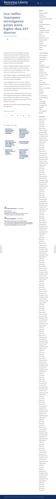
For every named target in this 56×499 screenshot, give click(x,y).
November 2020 (43, 251)
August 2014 (42, 394)
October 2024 (42, 161)
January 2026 (42, 132)
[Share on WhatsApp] (17, 116)
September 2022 (43, 209)
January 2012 (42, 454)
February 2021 (43, 245)
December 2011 (43, 456)
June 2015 (41, 375)
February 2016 (43, 360)
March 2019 (42, 289)
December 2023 (43, 180)
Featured (41, 71)
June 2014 (41, 398)
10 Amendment (43, 55)
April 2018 (41, 310)
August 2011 (42, 463)
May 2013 (41, 423)
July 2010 (41, 482)
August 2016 (42, 349)
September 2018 (43, 301)
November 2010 (43, 475)
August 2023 (42, 188)
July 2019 (41, 281)
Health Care (42, 76)
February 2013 (43, 429)
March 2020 (42, 266)
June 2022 (41, 215)
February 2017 (43, 337)
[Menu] (41, 3)
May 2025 (41, 148)
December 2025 (43, 134)
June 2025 (41, 146)
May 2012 (41, 446)
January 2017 (42, 339)
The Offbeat (42, 103)
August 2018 (42, 303)
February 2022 (43, 222)
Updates (41, 107)
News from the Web (44, 88)
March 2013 (42, 427)
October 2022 (42, 207)
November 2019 (43, 274)
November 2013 (43, 412)
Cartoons (41, 61)
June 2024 (41, 169)
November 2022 (43, 205)
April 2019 (41, 287)
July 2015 (41, 373)
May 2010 (41, 486)
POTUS (41, 94)
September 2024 (43, 163)
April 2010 (41, 488)
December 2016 (43, 341)
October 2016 (42, 345)
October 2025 (42, 138)
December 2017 (43, 318)
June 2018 (41, 306)
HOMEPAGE (42, 28)
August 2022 (42, 211)
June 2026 (41, 123)
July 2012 (41, 442)
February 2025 (43, 153)
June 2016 (41, 352)
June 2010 (41, 484)
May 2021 (41, 239)
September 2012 (43, 438)
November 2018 (43, 297)
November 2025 (43, 136)
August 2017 (42, 326)
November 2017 (43, 320)
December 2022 (43, 203)
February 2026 (43, 130)
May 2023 (41, 193)
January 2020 (42, 270)
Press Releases (43, 95)
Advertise (41, 15)
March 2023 (42, 197)
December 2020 (43, 249)
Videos (41, 47)
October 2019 (42, 276)
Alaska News (42, 17)
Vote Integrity (43, 111)
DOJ (40, 63)
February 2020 (43, 268)
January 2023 (42, 201)
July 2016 (41, 350)
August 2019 (42, 280)
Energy (41, 69)
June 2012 (41, 444)
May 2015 (41, 377)
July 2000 (41, 490)
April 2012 (41, 448)
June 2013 (41, 421)
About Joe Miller (43, 13)
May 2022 (41, 216)
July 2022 (41, 213)
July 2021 (41, 236)
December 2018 (43, 295)
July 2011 (41, 465)
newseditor (14, 36)
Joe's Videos (42, 82)
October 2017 (42, 322)
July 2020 (41, 259)
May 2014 (41, 400)
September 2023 (43, 186)
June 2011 (41, 467)
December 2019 (43, 272)
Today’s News (43, 45)
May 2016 (41, 354)
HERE (43, 496)
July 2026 (41, 121)
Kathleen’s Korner (44, 38)
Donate (41, 21)
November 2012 (43, 435)
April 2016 (41, 356)
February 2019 (43, 291)
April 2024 (41, 172)
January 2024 (42, 178)
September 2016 (43, 347)
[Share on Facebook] (6, 116)
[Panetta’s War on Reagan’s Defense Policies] (1, 249)
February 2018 (43, 314)
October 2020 (42, 253)
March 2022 (42, 220)
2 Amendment (43, 57)
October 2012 (42, 437)
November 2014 (43, 389)
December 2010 (43, 473)
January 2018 (42, 316)
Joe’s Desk (42, 36)
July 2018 (41, 304)
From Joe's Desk (43, 74)
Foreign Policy (43, 73)
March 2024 (42, 174)
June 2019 (41, 283)
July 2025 (41, 144)
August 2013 (42, 417)
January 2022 (42, 224)
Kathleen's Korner (44, 84)
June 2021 (41, 237)
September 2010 (43, 479)
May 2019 (41, 285)
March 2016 (42, 358)
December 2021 (43, 226)
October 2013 (42, 414)
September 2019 (43, 278)
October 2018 (42, 299)
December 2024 (43, 157)
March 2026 (42, 128)
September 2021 (43, 232)
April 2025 (41, 149)
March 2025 (42, 151)
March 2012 (42, 450)
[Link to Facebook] (51, 3)
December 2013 (43, 410)
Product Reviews (43, 97)
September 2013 (43, 416)
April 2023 (41, 195)
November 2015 (43, 366)
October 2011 (42, 460)
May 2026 (41, 125)
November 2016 (43, 343)
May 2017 (41, 331)
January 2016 (42, 362)
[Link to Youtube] (47, 3)
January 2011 (42, 471)
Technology (42, 101)
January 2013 (42, 431)
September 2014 (43, 393)
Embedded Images (44, 67)
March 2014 (42, 404)
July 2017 (41, 327)
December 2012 (43, 433)
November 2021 (43, 228)
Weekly (41, 113)
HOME (41, 22)
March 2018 (42, 312)
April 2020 (41, 264)
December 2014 (43, 387)
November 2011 (43, 458)
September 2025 (43, 140)
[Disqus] (19, 184)
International (42, 78)
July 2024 (41, 167)
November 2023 (43, 182)
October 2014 (42, 391)
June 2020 (41, 260)
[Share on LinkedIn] (23, 116)
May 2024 (41, 171)
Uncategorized (43, 105)
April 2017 (41, 333)
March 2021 (42, 243)
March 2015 (42, 381)
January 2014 (42, 408)
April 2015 (41, 379)
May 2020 (41, 262)
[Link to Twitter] (49, 3)
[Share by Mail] (29, 116)
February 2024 (43, 176)
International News (44, 30)
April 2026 (41, 126)
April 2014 (41, 402)
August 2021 (42, 234)
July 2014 (41, 396)
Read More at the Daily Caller (12, 104)
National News (43, 40)
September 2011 (43, 461)
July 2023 (41, 190)
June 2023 (41, 192)
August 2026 (42, 119)
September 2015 (43, 370)
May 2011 (41, 469)
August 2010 (42, 481)
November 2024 (43, 159)
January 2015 (42, 385)
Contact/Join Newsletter (45, 19)
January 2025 (42, 155)
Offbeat (41, 42)
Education (41, 65)
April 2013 (41, 425)
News (40, 86)
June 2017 (41, 329)
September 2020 (43, 255)
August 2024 (42, 165)
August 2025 (42, 142)
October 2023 (42, 184)
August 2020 (42, 257)
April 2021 (41, 241)
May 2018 (41, 308)
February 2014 (43, 406)
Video (40, 109)
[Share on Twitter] (12, 116)
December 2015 (43, 364)
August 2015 (42, 371)
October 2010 (42, 477)
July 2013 (41, 419)
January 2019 (42, 293)
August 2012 (42, 440)
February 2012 (43, 452)
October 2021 (42, 230)
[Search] (37, 3)
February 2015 (43, 383)
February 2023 (43, 199)
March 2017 (42, 335)
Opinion (41, 44)
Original (41, 92)
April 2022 (41, 218)
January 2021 (42, 247)
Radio (40, 99)
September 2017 (43, 324)
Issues (41, 80)
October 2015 (42, 368)
